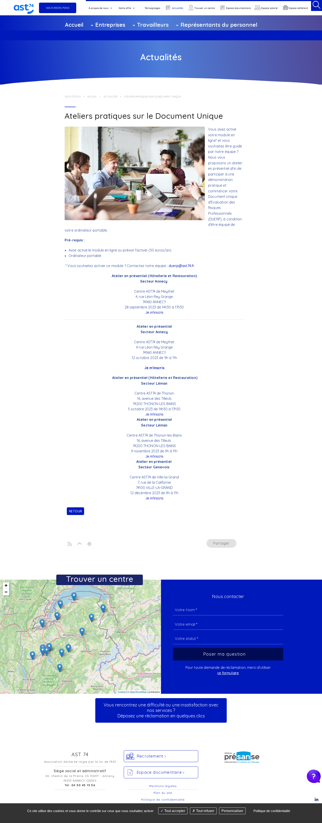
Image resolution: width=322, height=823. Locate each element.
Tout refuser (204, 811)
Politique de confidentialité (163, 799)
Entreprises (110, 24)
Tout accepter (174, 811)
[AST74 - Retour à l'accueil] (24, 8)
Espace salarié (269, 8)
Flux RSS (69, 544)
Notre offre (125, 8)
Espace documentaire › (160, 772)
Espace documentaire (238, 8)
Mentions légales (163, 786)
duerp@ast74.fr (181, 266)
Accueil (74, 24)
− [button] (6, 592)
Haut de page (79, 544)
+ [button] (6, 585)
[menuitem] (101, 8)
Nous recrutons (57, 7)
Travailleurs (153, 24)
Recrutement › (151, 756)
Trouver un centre (204, 8)
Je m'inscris (154, 312)
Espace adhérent (298, 8)
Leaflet (121, 692)
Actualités (177, 8)
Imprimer (89, 544)
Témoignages (152, 8)
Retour (75, 511)
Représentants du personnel (218, 24)
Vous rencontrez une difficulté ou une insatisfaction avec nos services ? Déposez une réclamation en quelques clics (161, 710)
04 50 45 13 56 (83, 785)
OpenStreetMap (138, 692)
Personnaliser (232, 811)
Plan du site (163, 793)
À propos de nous (98, 8)
